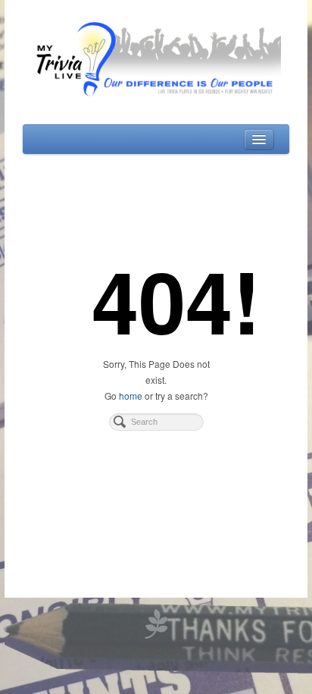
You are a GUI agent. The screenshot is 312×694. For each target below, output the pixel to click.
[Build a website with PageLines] (156, 622)
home (130, 395)
